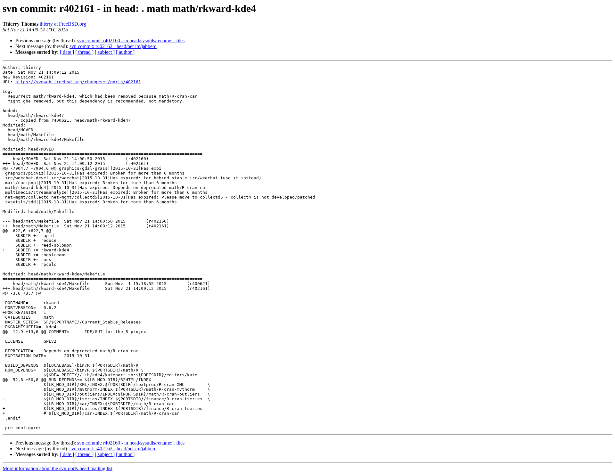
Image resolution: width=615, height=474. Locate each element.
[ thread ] (84, 52)
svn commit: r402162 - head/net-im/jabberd (113, 46)
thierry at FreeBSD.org (63, 24)
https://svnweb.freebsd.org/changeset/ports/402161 (78, 81)
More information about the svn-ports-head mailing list (57, 468)
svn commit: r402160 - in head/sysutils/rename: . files (130, 40)
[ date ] (67, 52)
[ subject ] (105, 52)
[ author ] (125, 52)
